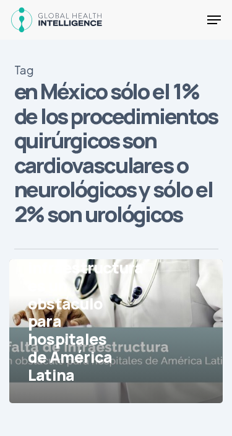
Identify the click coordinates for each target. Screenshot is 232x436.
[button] (214, 20)
